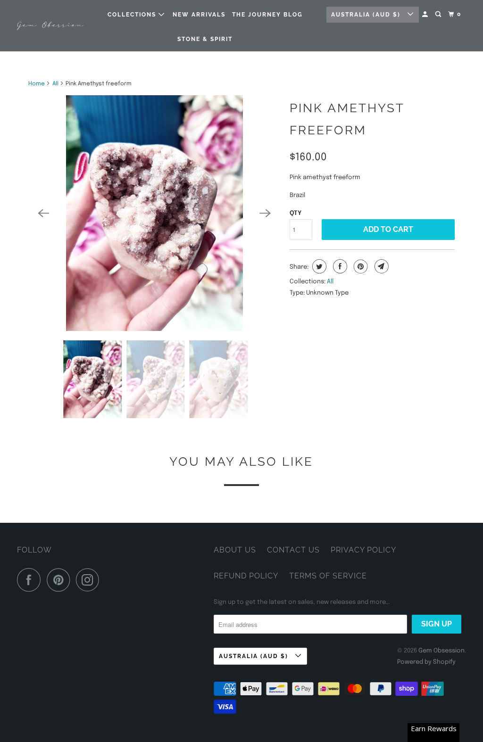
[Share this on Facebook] (339, 266)
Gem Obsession (441, 651)
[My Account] (426, 14)
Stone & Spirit (205, 39)
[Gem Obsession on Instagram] (90, 580)
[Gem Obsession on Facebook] (31, 580)
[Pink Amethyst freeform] (154, 213)
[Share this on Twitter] (318, 266)
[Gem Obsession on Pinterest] (61, 580)
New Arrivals (199, 14)
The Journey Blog (267, 14)
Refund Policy (246, 575)
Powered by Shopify (426, 662)
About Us (235, 549)
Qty (295, 213)
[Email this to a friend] (380, 266)
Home (36, 84)
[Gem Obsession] (50, 25)
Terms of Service (328, 575)
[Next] (265, 213)
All (55, 84)
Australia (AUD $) (367, 14)
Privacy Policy (363, 549)
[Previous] (43, 213)
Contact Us (293, 549)
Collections (133, 14)
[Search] (439, 14)
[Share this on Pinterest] (359, 266)
